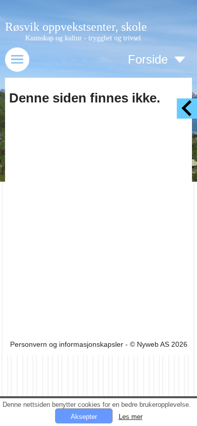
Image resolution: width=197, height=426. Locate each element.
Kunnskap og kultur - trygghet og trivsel (83, 38)
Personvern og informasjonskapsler (66, 344)
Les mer (130, 416)
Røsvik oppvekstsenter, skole (76, 26)
